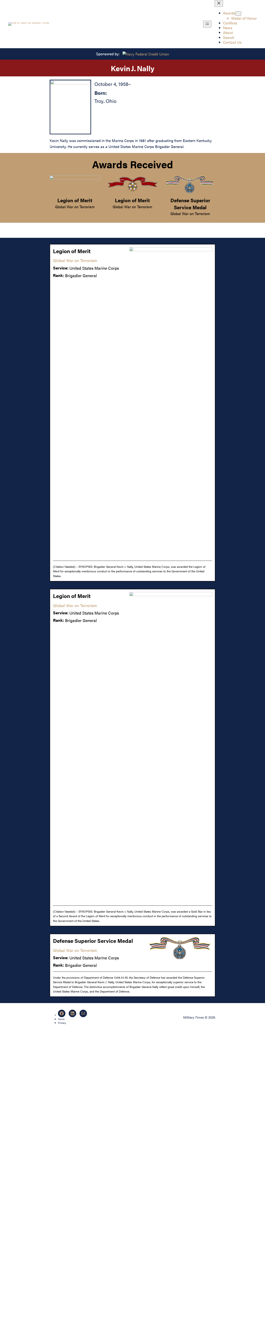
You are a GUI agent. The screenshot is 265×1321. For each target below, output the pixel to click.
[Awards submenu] (238, 13)
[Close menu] (219, 3)
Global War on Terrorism (75, 206)
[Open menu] (207, 24)
